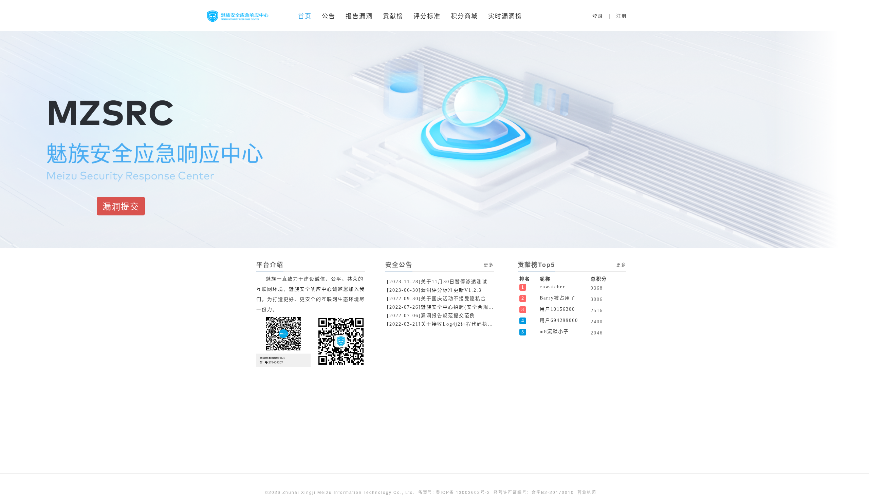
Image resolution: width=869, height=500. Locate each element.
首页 (305, 15)
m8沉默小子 (554, 331)
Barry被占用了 (558, 298)
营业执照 (586, 492)
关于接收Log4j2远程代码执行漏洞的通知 (441, 324)
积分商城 (464, 15)
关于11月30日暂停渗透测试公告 (441, 281)
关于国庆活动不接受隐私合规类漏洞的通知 (441, 298)
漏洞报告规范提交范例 (431, 315)
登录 (597, 15)
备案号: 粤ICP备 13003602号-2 (454, 492)
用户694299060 (559, 320)
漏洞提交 (121, 206)
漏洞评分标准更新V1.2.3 (434, 290)
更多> (490, 264)
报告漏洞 (359, 15)
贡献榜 (393, 15)
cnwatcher (552, 286)
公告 (328, 15)
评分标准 (427, 15)
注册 (621, 15)
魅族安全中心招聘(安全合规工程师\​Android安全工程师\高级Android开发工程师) (441, 307)
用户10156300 (557, 309)
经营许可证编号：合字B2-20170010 (534, 492)
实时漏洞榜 (505, 15)
